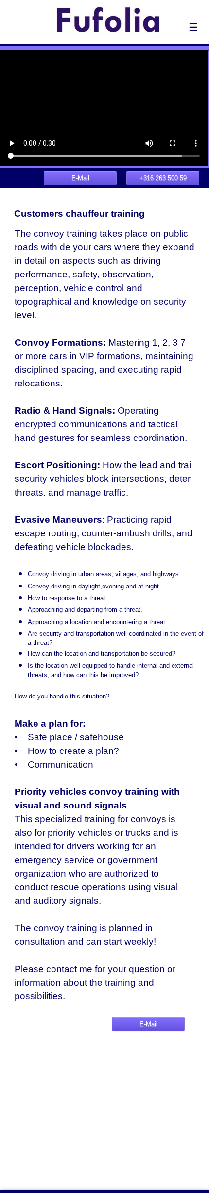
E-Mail (80, 178)
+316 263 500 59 (163, 178)
